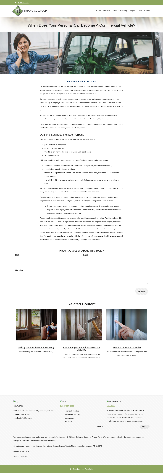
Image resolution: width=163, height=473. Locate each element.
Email (85, 255)
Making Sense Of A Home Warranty (36, 347)
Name (18, 255)
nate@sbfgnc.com (25, 418)
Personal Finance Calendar (127, 347)
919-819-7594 (23, 3)
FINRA (95, 446)
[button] (106, 10)
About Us (111, 405)
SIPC (100, 446)
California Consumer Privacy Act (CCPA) (91, 437)
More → (100, 426)
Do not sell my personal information (43, 441)
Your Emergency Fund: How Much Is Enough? (81, 348)
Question (19, 270)
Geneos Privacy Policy (21, 451)
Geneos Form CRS (20, 457)
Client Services (67, 406)
